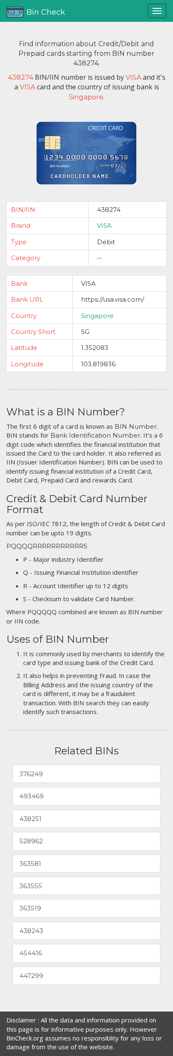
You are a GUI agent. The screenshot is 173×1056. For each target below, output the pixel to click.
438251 (30, 819)
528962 (31, 841)
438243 (31, 931)
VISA (104, 225)
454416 (30, 953)
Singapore (97, 316)
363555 (30, 886)
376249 (31, 774)
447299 (31, 976)
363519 (30, 908)
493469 (31, 796)
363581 (30, 864)
